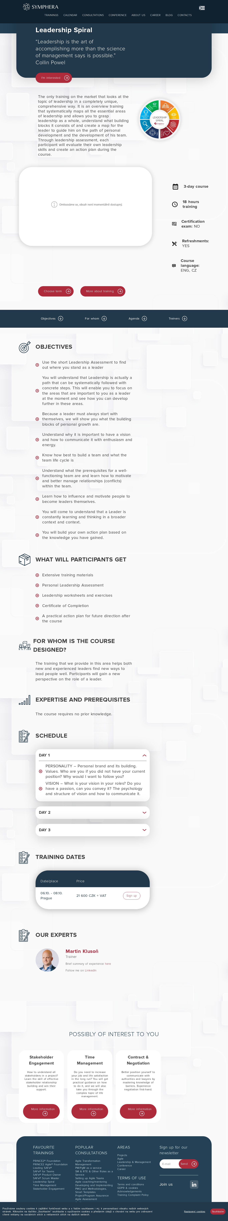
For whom (92, 318)
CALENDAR (70, 15)
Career (121, 1169)
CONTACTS (185, 15)
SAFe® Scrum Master (46, 1178)
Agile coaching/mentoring (91, 1181)
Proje (120, 1155)
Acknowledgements (129, 1191)
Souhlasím (218, 1211)
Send (184, 1164)
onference (125, 1165)
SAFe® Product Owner (47, 1174)
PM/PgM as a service (88, 1168)
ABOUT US (138, 15)
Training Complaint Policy (133, 1195)
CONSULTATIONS (93, 15)
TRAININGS (51, 15)
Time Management (44, 1185)
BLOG (169, 15)
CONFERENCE (118, 15)
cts (125, 1155)
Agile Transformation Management (87, 1162)
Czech (202, 8)
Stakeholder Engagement (48, 1188)
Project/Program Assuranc (91, 1195)
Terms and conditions (130, 1184)
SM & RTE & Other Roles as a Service (94, 1173)
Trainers (174, 318)
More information (43, 1109)
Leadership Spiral (43, 1181)
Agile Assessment (86, 1199)
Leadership (124, 1162)
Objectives (48, 318)
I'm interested (50, 78)
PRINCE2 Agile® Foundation (50, 1164)
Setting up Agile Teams (89, 1178)
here (108, 964)
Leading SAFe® (42, 1168)
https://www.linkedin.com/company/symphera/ (179, 1182)
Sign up (132, 895)
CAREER (155, 15)
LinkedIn (91, 970)
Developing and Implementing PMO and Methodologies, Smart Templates (94, 1189)
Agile (120, 1158)
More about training (100, 291)
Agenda (134, 318)
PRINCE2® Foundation (47, 1161)
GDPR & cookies (127, 1188)
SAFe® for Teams (43, 1171)
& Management (141, 1162)
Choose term (53, 291)
